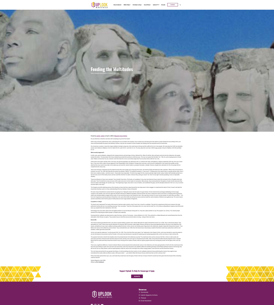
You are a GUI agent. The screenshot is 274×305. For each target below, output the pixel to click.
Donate (163, 4)
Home (92, 73)
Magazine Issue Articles (101, 73)
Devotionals (144, 292)
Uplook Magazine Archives (149, 295)
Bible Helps (127, 4)
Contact (172, 4)
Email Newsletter (146, 301)
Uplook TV (156, 4)
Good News (147, 4)
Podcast (143, 298)
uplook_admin (100, 136)
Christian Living (137, 4)
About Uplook (117, 4)
